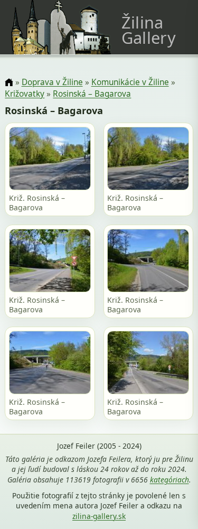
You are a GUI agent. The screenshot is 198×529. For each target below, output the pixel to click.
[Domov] (9, 83)
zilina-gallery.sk (99, 516)
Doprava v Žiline (52, 82)
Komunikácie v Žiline (130, 82)
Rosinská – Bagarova (92, 93)
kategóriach (169, 480)
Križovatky (24, 93)
